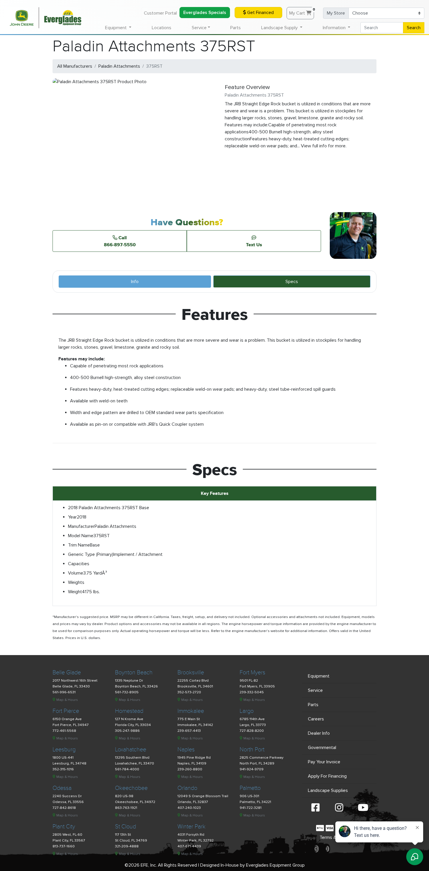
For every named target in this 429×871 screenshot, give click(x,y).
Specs (291, 281)
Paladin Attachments (119, 66)
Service (315, 690)
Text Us (254, 244)
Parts (235, 28)
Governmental (322, 747)
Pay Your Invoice (324, 762)
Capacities (78, 564)
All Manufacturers (74, 66)
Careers (316, 719)
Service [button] (199, 28)
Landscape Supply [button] (280, 28)
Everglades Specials (204, 12)
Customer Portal (160, 13)
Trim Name (79, 545)
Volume (75, 573)
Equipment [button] (116, 28)
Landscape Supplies (328, 790)
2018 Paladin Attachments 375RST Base (108, 508)
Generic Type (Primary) (90, 554)
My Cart (301, 11)
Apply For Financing (327, 776)
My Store (336, 13)
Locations (161, 28)
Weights (76, 582)
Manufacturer (81, 526)
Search (414, 28)
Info (135, 281)
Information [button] (335, 28)
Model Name (80, 536)
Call (120, 241)
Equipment (318, 676)
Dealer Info (319, 733)
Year (72, 517)
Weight (75, 592)
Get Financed (260, 12)
